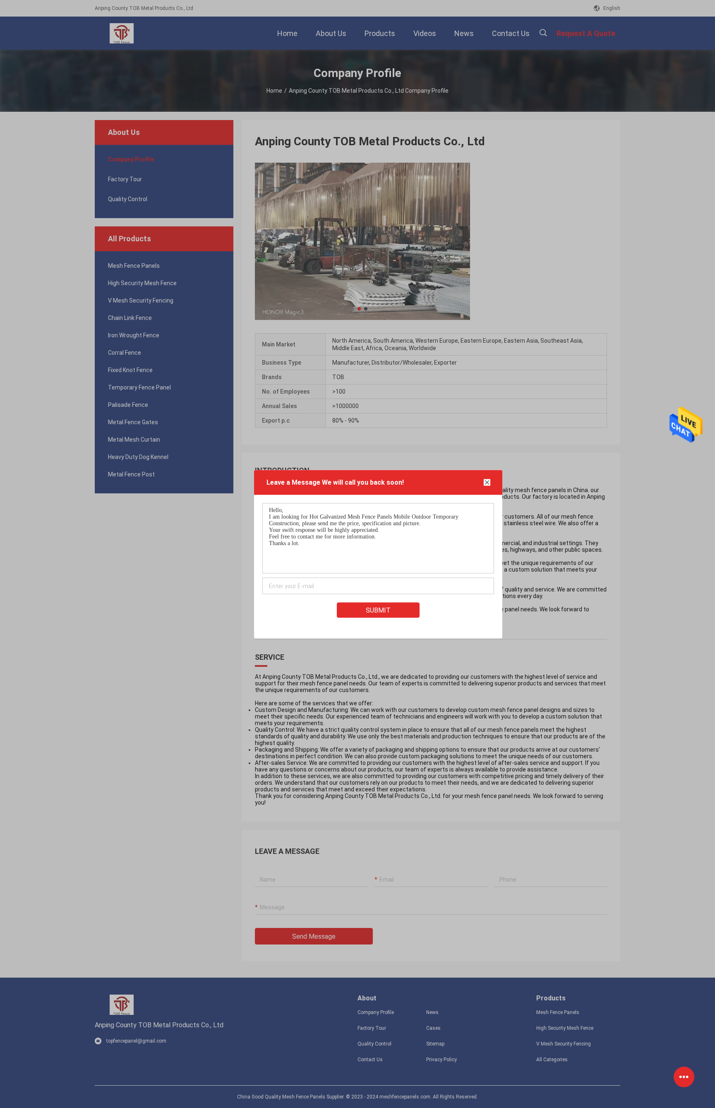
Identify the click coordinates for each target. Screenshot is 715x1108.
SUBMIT (378, 610)
